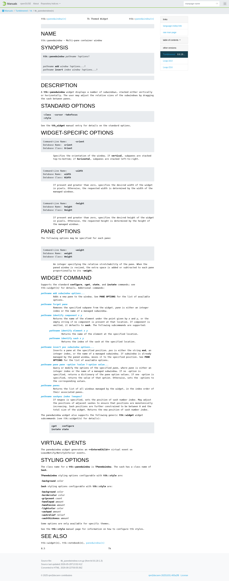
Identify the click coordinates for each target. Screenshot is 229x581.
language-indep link (172, 26)
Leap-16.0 (168, 61)
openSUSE (25, 4)
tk (31, 11)
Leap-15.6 (168, 67)
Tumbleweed (22, 11)
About (36, 4)
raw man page (169, 32)
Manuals (8, 11)
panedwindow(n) (57, 19)
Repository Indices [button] (50, 4)
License (184, 575)
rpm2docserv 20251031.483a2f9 (164, 575)
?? (75, 364)
